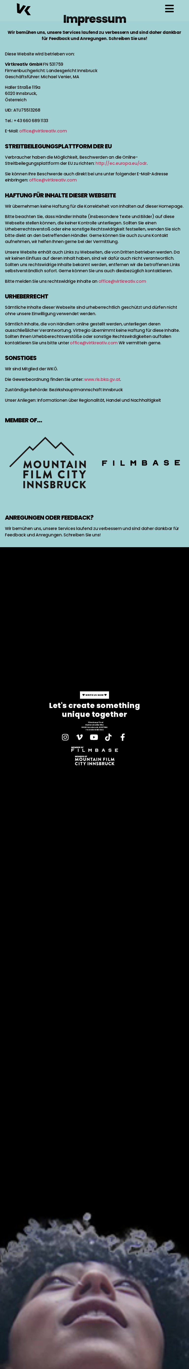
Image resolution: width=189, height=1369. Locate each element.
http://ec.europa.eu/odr (121, 163)
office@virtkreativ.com (43, 131)
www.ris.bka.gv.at (102, 379)
